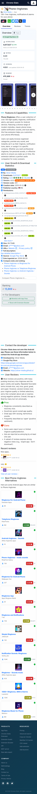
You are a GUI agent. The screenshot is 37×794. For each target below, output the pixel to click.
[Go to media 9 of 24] (10, 108)
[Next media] (33, 95)
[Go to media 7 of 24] (5, 108)
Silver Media (7, 12)
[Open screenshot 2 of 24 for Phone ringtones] (21, 95)
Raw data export (6, 752)
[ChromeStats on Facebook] (7, 783)
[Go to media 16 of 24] (27, 108)
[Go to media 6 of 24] (2, 108)
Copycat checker (25, 737)
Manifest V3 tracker (26, 740)
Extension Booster (7, 742)
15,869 (10, 289)
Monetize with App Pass (19, 298)
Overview (6, 26)
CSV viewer (23, 743)
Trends (27, 26)
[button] (3, 3)
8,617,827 (17, 175)
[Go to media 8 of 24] (7, 108)
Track (17, 33)
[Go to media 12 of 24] (17, 108)
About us (4, 763)
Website (11, 248)
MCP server (5, 749)
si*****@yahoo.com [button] (16, 246)
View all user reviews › (9, 474)
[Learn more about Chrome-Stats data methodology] (26, 256)
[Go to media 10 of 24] (12, 108)
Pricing (22, 730)
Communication (11, 169)
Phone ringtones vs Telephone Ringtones (20, 268)
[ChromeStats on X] (12, 783)
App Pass (4, 730)
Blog (2, 769)
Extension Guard (6, 739)
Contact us (5, 772)
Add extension (24, 746)
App (15, 12)
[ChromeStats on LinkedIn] (3, 783)
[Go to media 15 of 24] (24, 108)
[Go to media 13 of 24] (19, 108)
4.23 (19, 178)
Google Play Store (10, 37)
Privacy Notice (6, 778)
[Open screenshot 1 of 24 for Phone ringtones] (7, 95)
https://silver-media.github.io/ (22, 370)
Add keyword (24, 750)
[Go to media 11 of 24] (15, 108)
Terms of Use (5, 775)
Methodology (5, 766)
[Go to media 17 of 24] (29, 108)
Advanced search (25, 734)
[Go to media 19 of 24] (34, 108)
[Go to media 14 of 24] (22, 108)
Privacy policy (24, 248)
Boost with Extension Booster (19, 302)
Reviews (17, 26)
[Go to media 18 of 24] (32, 108)
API (2, 746)
